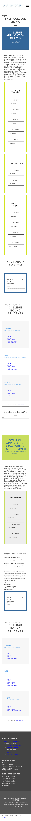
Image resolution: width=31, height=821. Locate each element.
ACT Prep (9, 338)
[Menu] (26, 5)
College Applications (11, 342)
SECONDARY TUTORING (11, 741)
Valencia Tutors (20, 404)
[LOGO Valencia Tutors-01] (15, 425)
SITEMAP (4, 817)
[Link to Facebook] (25, 819)
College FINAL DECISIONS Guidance (15, 395)
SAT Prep (9, 336)
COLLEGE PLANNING (13, 754)
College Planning (11, 339)
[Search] (22, 5)
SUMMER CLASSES (13, 747)
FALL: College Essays (15, 20)
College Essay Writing (12, 341)
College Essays (15, 412)
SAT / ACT (9, 752)
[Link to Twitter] (27, 819)
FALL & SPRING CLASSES (14, 745)
